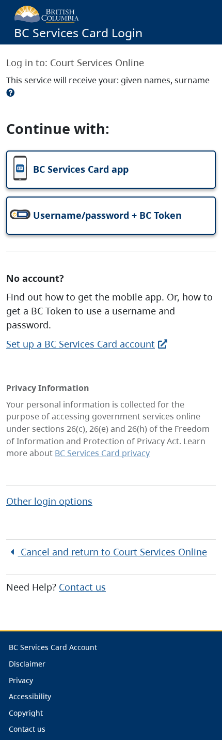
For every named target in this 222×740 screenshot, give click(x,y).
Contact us (82, 587)
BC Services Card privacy (102, 453)
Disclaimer (27, 664)
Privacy (21, 680)
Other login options (49, 501)
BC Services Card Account (53, 647)
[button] (111, 169)
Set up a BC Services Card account (80, 344)
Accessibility (30, 696)
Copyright (26, 713)
